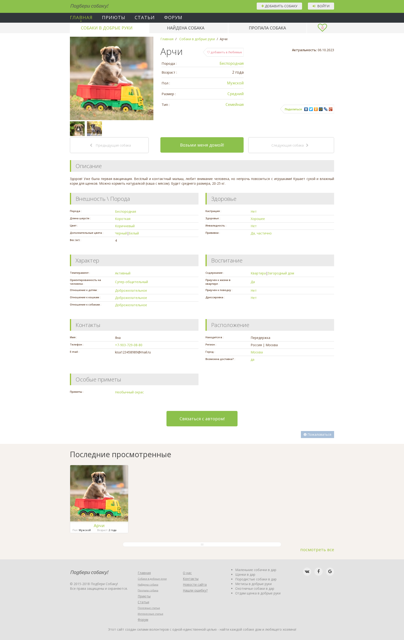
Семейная (235, 104)
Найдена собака (185, 28)
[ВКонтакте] (306, 109)
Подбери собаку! (83, 4)
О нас (187, 573)
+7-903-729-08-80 (128, 345)
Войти (322, 6)
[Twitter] (311, 109)
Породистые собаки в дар (256, 579)
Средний (235, 93)
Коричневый (125, 226)
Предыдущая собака (113, 145)
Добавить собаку (280, 6)
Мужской (235, 83)
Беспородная (232, 63)
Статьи (145, 17)
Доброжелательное (131, 290)
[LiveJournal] (325, 109)
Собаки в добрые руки (107, 28)
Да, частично (261, 233)
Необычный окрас (129, 392)
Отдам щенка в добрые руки (258, 593)
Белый (134, 233)
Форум (173, 17)
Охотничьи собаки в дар (254, 588)
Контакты (190, 578)
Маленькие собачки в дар (255, 570)
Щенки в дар (245, 574)
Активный (122, 273)
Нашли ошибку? (195, 590)
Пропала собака (267, 28)
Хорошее (258, 218)
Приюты (113, 17)
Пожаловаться (319, 434)
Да (253, 282)
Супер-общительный (131, 282)
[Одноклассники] (316, 109)
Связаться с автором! (202, 418)
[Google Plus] (330, 109)
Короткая (122, 218)
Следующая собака (287, 145)
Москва (257, 352)
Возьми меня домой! (202, 145)
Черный (121, 233)
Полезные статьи (149, 608)
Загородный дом (281, 273)
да (252, 359)
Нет (254, 211)
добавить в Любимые (226, 52)
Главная (81, 17)
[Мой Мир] (320, 109)
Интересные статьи (150, 613)
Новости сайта (195, 584)
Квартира (258, 273)
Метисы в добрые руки (253, 584)
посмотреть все (317, 549)
